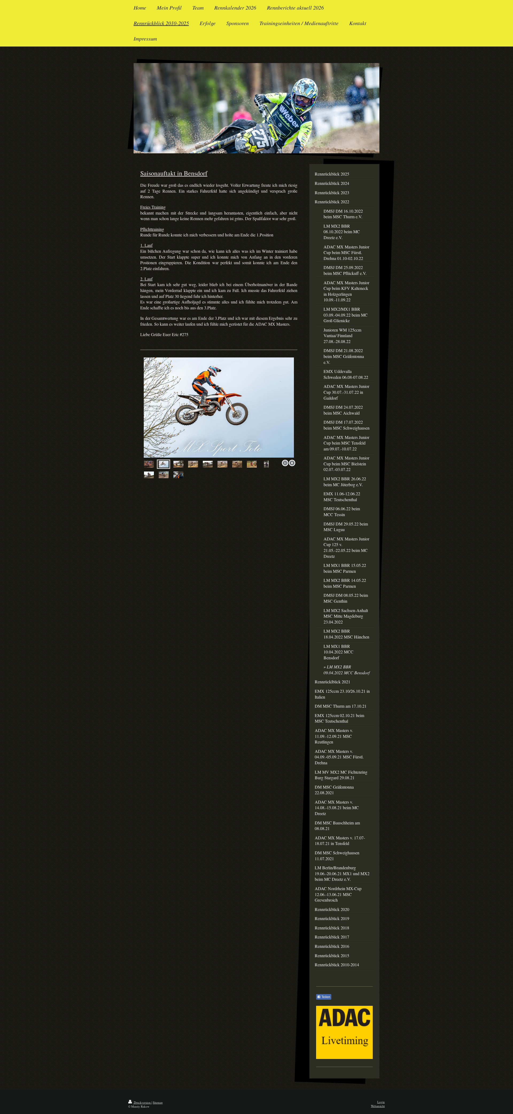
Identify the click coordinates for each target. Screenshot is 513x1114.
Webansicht (378, 1106)
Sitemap (158, 1102)
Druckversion (142, 1102)
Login (381, 1102)
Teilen (325, 997)
